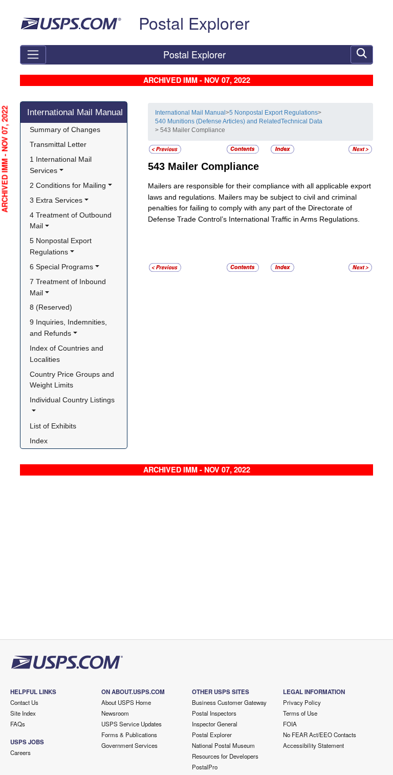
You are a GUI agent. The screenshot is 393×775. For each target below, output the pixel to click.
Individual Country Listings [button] (72, 400)
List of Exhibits (53, 426)
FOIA (290, 724)
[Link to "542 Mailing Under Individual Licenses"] (165, 149)
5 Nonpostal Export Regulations (273, 113)
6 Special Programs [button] (61, 267)
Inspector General (214, 724)
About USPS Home (126, 702)
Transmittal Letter (58, 144)
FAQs (17, 724)
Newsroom (115, 713)
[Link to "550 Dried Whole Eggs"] (360, 149)
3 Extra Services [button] (56, 200)
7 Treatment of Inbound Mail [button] (69, 287)
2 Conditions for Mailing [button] (68, 185)
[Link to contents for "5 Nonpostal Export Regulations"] (243, 149)
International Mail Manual (75, 112)
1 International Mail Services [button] (62, 165)
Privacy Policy (302, 702)
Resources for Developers (225, 756)
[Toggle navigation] (33, 55)
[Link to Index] (282, 149)
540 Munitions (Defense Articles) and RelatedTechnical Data (238, 121)
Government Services (129, 745)
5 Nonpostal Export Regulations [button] (62, 246)
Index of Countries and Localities (67, 353)
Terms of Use (300, 713)
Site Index (23, 713)
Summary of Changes (65, 129)
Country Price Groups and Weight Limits (73, 380)
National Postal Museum (223, 745)
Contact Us (24, 702)
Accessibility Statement (313, 745)
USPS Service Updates (131, 724)
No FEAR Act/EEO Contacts (319, 734)
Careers (20, 752)
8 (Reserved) (51, 307)
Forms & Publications (129, 734)
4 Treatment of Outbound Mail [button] (72, 220)
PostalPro (204, 767)
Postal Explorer (194, 22)
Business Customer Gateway (229, 702)
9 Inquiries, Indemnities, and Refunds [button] (69, 327)
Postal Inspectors (214, 713)
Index (39, 441)
